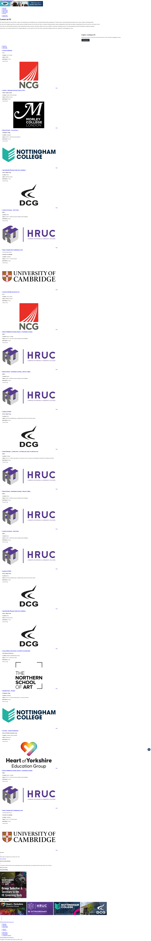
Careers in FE (4, 15)
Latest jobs (4, 45)
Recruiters (4, 13)
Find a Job (4, 924)
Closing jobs (4, 47)
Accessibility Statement (6, 935)
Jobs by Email (5, 11)
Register (4, 858)
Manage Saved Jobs (3, 867)
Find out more (85, 40)
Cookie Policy (5, 934)
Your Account (5, 12)
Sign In (1, 858)
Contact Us (4, 930)
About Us (4, 929)
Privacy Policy (5, 933)
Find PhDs (4, 9)
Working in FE (5, 16)
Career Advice (5, 10)
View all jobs (4, 48)
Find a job (4, 8)
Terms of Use (4, 932)
